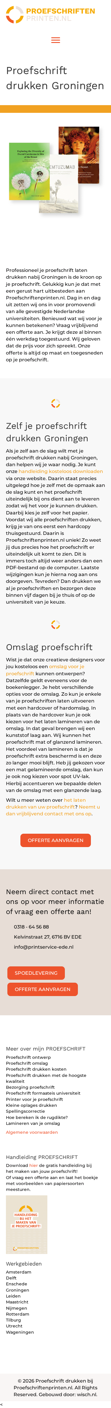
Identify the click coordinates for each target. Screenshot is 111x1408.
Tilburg (13, 1320)
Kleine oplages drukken (31, 1105)
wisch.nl (86, 1394)
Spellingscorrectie (25, 1111)
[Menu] (55, 40)
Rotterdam (17, 1314)
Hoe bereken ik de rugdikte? (37, 1117)
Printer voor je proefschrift (34, 1099)
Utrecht (14, 1326)
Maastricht (17, 1302)
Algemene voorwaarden (32, 1132)
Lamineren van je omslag (33, 1123)
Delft (11, 1278)
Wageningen (20, 1332)
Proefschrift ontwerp (28, 1057)
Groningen (17, 1290)
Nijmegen (16, 1308)
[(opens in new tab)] (26, 1224)
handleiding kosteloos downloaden (61, 471)
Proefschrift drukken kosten (36, 1069)
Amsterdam (18, 1272)
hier (33, 1165)
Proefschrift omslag (27, 1063)
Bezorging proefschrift (30, 1087)
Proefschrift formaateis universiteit (43, 1093)
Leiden (13, 1296)
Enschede (16, 1284)
